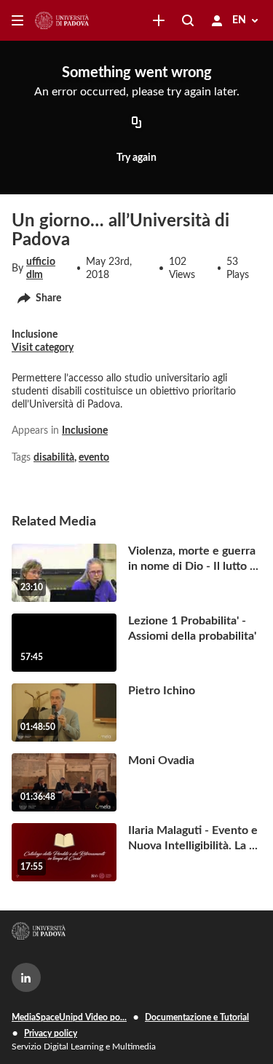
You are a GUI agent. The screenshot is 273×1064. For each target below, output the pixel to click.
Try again (136, 158)
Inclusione (85, 431)
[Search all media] (187, 20)
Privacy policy (50, 1033)
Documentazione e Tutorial (197, 1017)
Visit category (43, 348)
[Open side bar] (17, 20)
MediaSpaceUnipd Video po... (69, 1017)
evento (94, 458)
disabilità (53, 458)
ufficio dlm (40, 268)
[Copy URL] (137, 123)
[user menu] (217, 20)
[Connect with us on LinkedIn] (26, 977)
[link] (158, 20)
